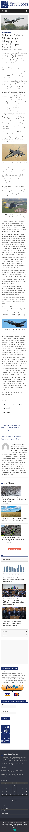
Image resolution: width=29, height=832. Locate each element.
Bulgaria (4, 32)
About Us (3, 806)
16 (6, 791)
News (9, 32)
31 (10, 797)
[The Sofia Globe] (2, 11)
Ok (15, 829)
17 (10, 791)
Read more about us (15, 765)
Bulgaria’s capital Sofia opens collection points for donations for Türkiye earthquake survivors (13, 539)
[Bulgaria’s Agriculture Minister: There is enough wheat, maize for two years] (11, 507)
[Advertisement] (14, 652)
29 (2, 797)
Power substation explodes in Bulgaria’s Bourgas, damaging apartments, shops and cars (11, 428)
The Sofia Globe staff (17, 577)
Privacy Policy (4, 813)
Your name (4, 711)
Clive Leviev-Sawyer (17, 49)
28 (26, 794)
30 (6, 797)
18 (14, 791)
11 (14, 788)
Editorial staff (4, 808)
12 (18, 788)
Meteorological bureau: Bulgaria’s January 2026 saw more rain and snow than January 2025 (14, 499)
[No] (27, 826)
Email (3, 704)
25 (14, 794)
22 (2, 794)
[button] (14, 560)
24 (10, 794)
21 (26, 791)
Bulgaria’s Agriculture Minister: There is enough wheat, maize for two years (14, 519)
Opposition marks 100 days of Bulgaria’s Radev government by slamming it (13, 602)
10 (10, 788)
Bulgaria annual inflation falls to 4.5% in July (13, 580)
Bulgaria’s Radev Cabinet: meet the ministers (12, 624)
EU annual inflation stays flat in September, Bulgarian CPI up (11, 438)
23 (6, 794)
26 (18, 794)
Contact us (3, 810)
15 (2, 791)
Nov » (16, 801)
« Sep (12, 801)
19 (18, 791)
